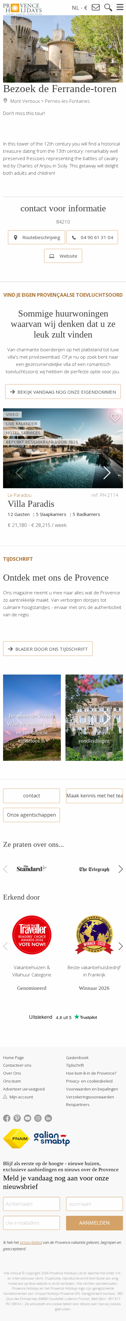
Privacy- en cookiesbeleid (89, 1081)
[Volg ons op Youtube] (27, 1117)
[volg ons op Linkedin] (48, 1117)
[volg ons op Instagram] (38, 1117)
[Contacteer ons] (96, 7)
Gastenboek (77, 1057)
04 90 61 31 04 (97, 237)
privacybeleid (31, 1242)
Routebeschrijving (41, 237)
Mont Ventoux (25, 101)
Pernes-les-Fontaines (67, 101)
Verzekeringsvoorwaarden (90, 1097)
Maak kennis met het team (94, 795)
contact (31, 795)
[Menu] (120, 7)
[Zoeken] (108, 7)
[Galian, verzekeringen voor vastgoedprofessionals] (52, 1139)
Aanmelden (94, 1222)
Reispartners (77, 1104)
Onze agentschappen (31, 814)
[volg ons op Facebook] (6, 1117)
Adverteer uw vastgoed (24, 1089)
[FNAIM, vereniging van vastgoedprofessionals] (18, 1139)
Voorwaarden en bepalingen (92, 1089)
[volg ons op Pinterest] (17, 1117)
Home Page (13, 1057)
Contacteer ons (17, 1065)
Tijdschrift (75, 1065)
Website (67, 256)
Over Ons (12, 1073)
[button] (106, 472)
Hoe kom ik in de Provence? (91, 1073)
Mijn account (21, 1097)
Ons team (12, 1081)
